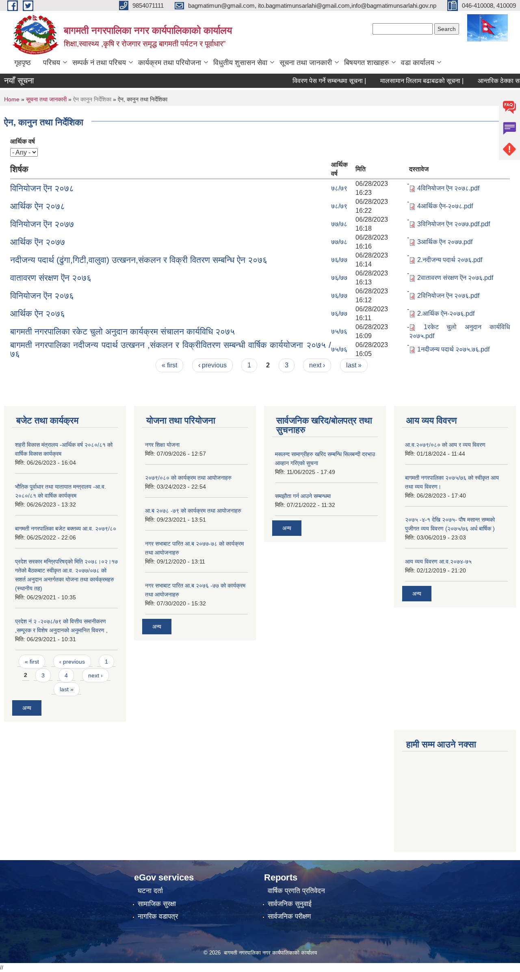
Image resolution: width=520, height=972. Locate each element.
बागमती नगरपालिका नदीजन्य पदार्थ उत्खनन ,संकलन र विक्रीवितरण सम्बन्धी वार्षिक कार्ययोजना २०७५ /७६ (170, 349)
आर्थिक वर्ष (22, 141)
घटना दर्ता (150, 891)
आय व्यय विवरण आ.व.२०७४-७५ (438, 561)
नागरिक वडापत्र (158, 916)
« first (169, 365)
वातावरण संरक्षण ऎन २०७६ (50, 277)
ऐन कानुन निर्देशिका (92, 99)
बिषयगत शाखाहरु (366, 63)
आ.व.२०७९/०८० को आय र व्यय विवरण (445, 444)
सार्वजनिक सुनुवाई (290, 904)
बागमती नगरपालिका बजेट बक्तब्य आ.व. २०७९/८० (65, 528)
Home (12, 99)
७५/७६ (339, 331)
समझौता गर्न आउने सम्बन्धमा (303, 496)
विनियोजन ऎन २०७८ (42, 188)
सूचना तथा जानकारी (306, 63)
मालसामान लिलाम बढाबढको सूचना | (410, 80)
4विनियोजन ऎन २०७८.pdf (448, 188)
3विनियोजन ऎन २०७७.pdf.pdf (453, 224)
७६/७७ (339, 259)
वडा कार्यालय (417, 63)
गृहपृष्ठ (22, 63)
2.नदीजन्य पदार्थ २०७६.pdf (449, 259)
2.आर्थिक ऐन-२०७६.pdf (445, 313)
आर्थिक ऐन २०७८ (37, 206)
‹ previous (212, 365)
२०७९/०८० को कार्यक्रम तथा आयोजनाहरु (188, 477)
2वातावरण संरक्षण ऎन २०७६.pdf (455, 277)
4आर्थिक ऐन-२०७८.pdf (445, 206)
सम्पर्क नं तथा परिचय (99, 63)
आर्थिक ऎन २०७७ (37, 242)
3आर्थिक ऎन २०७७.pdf (444, 241)
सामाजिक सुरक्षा (157, 904)
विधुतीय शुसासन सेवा (240, 63)
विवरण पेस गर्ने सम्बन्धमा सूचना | (318, 80)
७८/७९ (339, 188)
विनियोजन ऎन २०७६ (42, 295)
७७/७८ (339, 224)
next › (317, 365)
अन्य (26, 708)
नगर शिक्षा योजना (162, 444)
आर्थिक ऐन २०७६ (37, 313)
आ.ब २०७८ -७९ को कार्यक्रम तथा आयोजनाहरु (193, 510)
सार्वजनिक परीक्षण (289, 916)
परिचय (51, 63)
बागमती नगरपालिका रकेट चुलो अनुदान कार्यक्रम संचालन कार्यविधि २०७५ (122, 331)
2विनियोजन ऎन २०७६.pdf (448, 295)
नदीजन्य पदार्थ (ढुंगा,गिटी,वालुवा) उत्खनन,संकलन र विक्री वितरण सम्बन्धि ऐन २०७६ (138, 259)
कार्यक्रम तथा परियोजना (169, 63)
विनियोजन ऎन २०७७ (42, 224)
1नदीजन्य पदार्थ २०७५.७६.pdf (453, 349)
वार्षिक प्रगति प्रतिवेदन (296, 891)
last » (354, 365)
